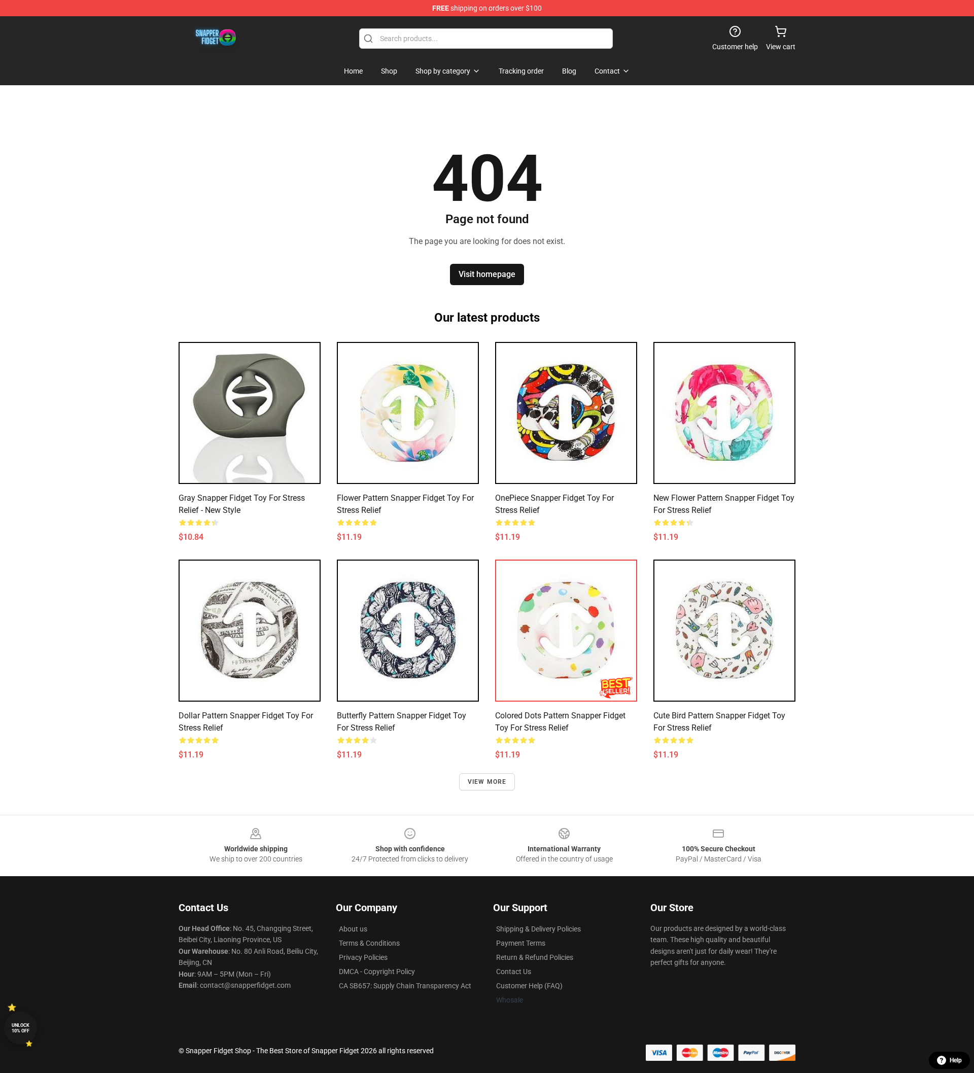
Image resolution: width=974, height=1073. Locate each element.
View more (487, 781)
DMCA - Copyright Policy (377, 971)
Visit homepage (487, 274)
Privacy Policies (363, 957)
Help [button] (956, 1060)
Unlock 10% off (20, 1028)
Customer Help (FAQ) (529, 986)
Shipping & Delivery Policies (538, 929)
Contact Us (513, 971)
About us (353, 929)
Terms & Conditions (369, 943)
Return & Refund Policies (534, 957)
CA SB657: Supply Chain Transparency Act (405, 986)
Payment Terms (520, 943)
